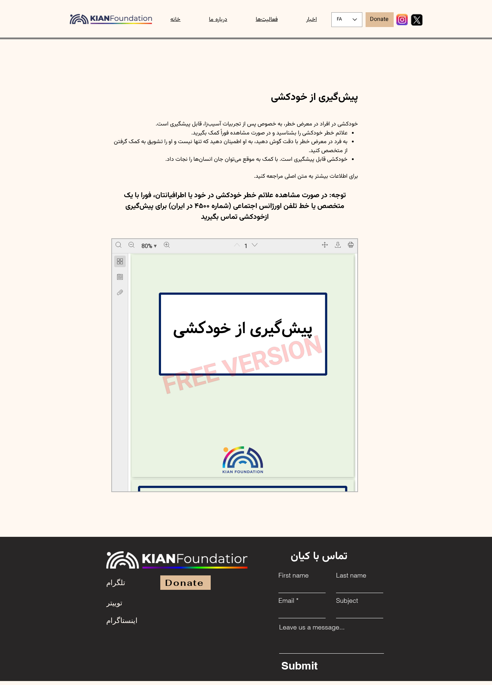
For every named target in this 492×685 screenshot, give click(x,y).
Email (286, 600)
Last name (351, 575)
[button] (266, 20)
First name (293, 575)
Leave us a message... (312, 627)
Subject (347, 600)
